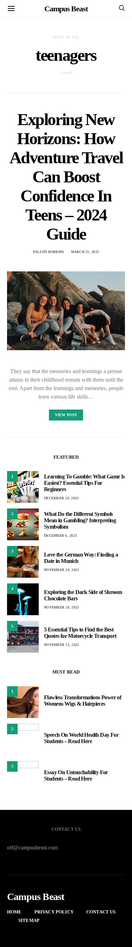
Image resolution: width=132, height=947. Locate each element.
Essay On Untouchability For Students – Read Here (76, 775)
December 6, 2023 (60, 535)
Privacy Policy (54, 911)
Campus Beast (66, 8)
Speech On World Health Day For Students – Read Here (81, 738)
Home (14, 911)
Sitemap (28, 920)
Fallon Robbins (48, 252)
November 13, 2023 (61, 645)
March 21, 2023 (85, 252)
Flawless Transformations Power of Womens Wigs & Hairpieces (82, 700)
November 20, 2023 (61, 607)
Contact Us (101, 911)
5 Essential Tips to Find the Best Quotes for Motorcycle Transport (80, 633)
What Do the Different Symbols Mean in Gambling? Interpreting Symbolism (80, 520)
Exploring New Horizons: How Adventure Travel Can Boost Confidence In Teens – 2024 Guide (66, 176)
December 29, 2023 (61, 498)
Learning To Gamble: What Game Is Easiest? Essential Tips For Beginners (84, 483)
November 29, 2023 (61, 570)
